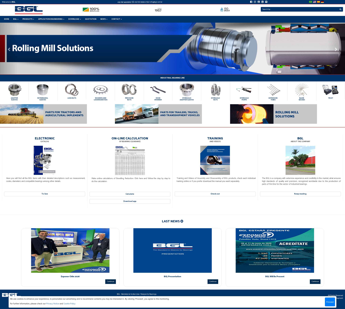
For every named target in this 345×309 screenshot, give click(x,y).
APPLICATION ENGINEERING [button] (50, 19)
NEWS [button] (103, 19)
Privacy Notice (52, 303)
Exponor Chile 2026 (70, 276)
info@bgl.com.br (156, 2)
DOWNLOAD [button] (74, 19)
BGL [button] (15, 19)
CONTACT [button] (115, 19)
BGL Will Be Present (274, 276)
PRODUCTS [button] (28, 19)
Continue (110, 281)
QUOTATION (90, 19)
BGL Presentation (172, 276)
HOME (6, 19)
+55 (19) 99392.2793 (141, 2)
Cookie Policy (69, 303)
